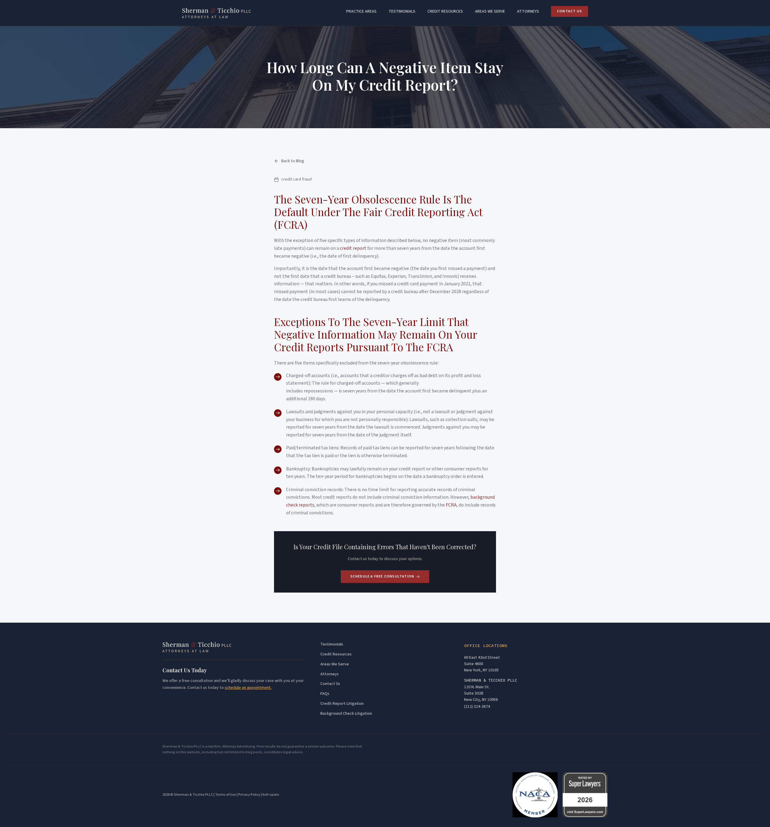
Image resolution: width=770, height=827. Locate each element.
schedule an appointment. (248, 688)
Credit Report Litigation (342, 703)
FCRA (451, 505)
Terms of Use (225, 794)
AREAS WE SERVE (490, 11)
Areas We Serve (334, 664)
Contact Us (569, 11)
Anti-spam (270, 794)
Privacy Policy (249, 794)
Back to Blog (292, 161)
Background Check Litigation (346, 713)
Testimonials (402, 11)
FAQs (324, 693)
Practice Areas (361, 11)
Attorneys (528, 11)
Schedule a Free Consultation (382, 576)
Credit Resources (445, 11)
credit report (353, 248)
